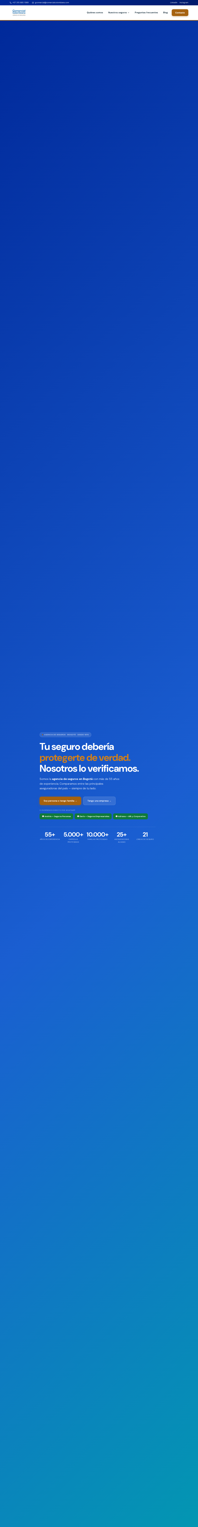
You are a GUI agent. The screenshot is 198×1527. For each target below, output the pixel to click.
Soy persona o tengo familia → (60, 800)
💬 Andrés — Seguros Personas (56, 816)
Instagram (184, 2)
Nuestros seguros (117, 12)
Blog (165, 12)
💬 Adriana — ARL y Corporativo (130, 816)
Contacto (180, 12)
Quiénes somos (95, 12)
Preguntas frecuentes (146, 12)
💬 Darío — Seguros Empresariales (93, 816)
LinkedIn (173, 2)
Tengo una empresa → (99, 800)
